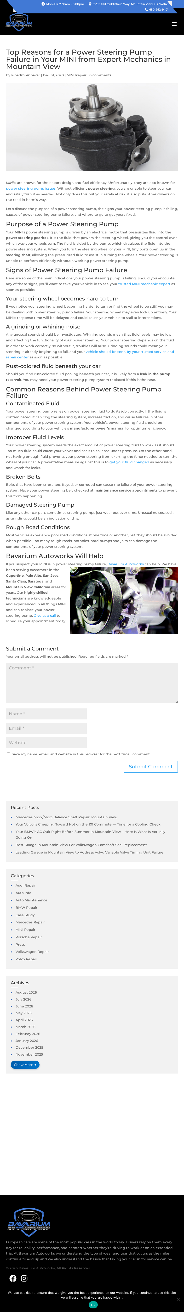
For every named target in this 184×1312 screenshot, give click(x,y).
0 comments (100, 75)
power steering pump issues (31, 188)
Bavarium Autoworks (126, 564)
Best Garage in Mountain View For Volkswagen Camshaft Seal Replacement (81, 845)
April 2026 (24, 1020)
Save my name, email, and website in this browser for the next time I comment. (81, 754)
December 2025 (29, 1047)
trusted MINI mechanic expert (144, 284)
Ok (93, 1305)
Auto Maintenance (31, 900)
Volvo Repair (26, 959)
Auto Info (23, 893)
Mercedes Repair (30, 922)
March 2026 (25, 1027)
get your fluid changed (129, 462)
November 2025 (29, 1054)
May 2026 (24, 1013)
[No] (178, 1299)
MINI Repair (76, 75)
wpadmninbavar (25, 75)
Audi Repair (26, 885)
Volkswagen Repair (32, 952)
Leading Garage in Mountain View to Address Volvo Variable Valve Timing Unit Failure (89, 852)
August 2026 (26, 992)
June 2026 (24, 1006)
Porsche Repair (29, 937)
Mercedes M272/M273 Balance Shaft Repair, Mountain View (66, 817)
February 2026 (28, 1034)
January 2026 (27, 1041)
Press (20, 944)
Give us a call (45, 615)
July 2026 (23, 999)
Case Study (25, 915)
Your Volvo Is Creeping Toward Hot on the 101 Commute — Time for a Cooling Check (88, 824)
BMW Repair (26, 907)
